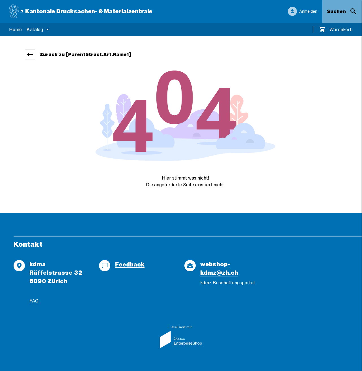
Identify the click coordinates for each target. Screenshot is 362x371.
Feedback (130, 264)
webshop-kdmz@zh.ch (219, 268)
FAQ (33, 300)
